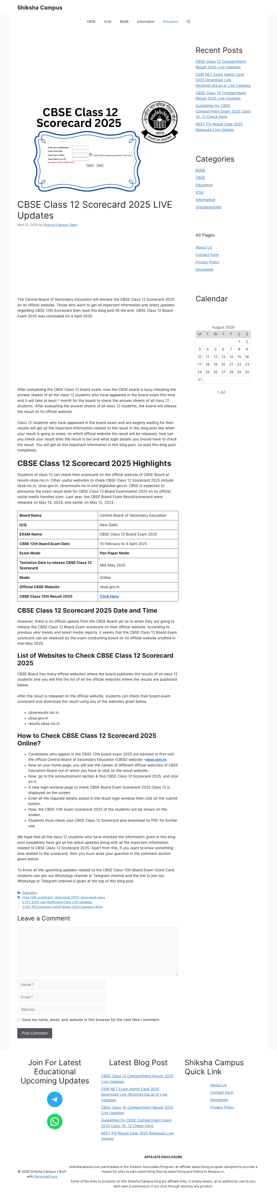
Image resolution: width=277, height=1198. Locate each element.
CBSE (91, 21)
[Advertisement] (97, 69)
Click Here (109, 596)
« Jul (221, 392)
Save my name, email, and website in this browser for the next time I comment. (91, 1020)
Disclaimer (205, 269)
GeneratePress (45, 1176)
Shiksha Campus (39, 7)
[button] (189, 21)
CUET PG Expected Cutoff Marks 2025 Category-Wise (62, 907)
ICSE (107, 21)
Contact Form (207, 255)
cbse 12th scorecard (37, 897)
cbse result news (93, 897)
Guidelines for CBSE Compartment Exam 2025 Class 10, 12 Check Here (223, 111)
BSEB (124, 21)
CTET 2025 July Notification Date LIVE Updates (57, 902)
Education (170, 21)
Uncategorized (208, 207)
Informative (146, 21)
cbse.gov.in (155, 759)
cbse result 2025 (66, 897)
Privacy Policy (207, 262)
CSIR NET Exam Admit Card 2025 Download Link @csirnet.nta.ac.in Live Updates (223, 80)
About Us (204, 247)
